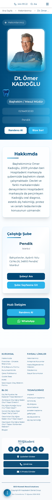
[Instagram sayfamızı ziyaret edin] (10, 449)
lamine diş (31, 401)
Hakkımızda (7, 358)
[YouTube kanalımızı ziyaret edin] (29, 449)
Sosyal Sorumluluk (35, 373)
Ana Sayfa (7, 10)
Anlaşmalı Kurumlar (35, 361)
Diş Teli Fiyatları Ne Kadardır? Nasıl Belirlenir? (12, 395)
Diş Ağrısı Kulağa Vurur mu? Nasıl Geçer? (11, 406)
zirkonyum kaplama (35, 398)
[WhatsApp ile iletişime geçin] (41, 449)
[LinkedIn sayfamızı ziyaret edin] (35, 449)
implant (30, 394)
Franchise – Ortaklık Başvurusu (10, 362)
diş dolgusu (32, 404)
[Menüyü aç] (47, 4)
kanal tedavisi (32, 407)
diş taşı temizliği (34, 420)
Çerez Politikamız (9, 373)
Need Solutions (32, 487)
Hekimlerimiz (24, 10)
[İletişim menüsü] (7, 492)
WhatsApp (28, 321)
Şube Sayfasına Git (26, 285)
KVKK (4, 380)
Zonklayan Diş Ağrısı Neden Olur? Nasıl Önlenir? (13, 401)
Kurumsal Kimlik (9, 370)
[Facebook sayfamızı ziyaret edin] (16, 449)
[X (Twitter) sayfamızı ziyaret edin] (23, 449)
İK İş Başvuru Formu (10, 367)
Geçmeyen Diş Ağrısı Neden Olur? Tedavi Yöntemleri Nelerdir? (13, 424)
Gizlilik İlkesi (7, 376)
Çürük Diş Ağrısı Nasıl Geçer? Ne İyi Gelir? (11, 412)
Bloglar (5, 430)
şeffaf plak (31, 413)
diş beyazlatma (33, 417)
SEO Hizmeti (18, 487)
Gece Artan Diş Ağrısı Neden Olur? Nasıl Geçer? (12, 417)
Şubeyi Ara (26, 276)
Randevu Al (16, 130)
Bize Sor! (38, 130)
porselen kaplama (34, 410)
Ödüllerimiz (32, 370)
